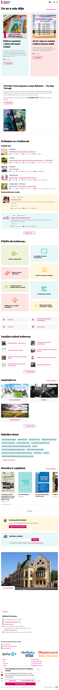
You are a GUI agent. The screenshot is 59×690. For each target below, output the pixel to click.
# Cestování (24, 386)
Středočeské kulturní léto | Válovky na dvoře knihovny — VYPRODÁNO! (31, 160)
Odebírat (35, 539)
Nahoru (30, 511)
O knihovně (5, 663)
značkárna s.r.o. (51, 687)
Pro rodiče (10, 326)
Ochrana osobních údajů (36, 661)
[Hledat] (54, 2)
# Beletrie (17, 386)
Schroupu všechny (20, 684)
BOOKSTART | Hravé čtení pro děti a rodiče (22, 186)
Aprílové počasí (15, 420)
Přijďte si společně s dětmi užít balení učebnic (12, 44)
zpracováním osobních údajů (36, 543)
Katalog (4, 665)
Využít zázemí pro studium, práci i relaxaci (17, 286)
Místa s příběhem (15, 400)
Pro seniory (10, 319)
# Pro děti (24, 411)
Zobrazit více (30, 371)
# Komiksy (24, 388)
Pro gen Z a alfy (41, 326)
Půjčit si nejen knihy (15, 259)
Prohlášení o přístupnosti (36, 665)
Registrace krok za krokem (17, 526)
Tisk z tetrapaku (14, 169)
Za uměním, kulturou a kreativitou (40, 256)
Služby (4, 659)
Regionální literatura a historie (15, 350)
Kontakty (5, 611)
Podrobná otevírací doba (10, 630)
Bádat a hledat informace (16, 273)
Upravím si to (12, 680)
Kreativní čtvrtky (16, 199)
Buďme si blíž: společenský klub (20, 218)
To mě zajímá (8, 63)
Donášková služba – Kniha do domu (17, 343)
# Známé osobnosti (51, 386)
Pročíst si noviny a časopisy (44, 275)
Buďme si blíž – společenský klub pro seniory (23, 178)
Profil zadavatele (35, 659)
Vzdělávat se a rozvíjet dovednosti (11, 306)
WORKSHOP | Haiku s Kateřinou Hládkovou (22, 152)
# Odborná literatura (22, 408)
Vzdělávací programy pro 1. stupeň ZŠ (46, 357)
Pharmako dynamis (23, 494)
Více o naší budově (8, 588)
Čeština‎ (50, 2)
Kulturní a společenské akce (44, 364)
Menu (57, 2)
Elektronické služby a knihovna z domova (46, 305)
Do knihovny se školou (44, 294)
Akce (4, 661)
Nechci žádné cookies (28, 680)
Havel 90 (44, 400)
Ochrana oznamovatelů (36, 663)
